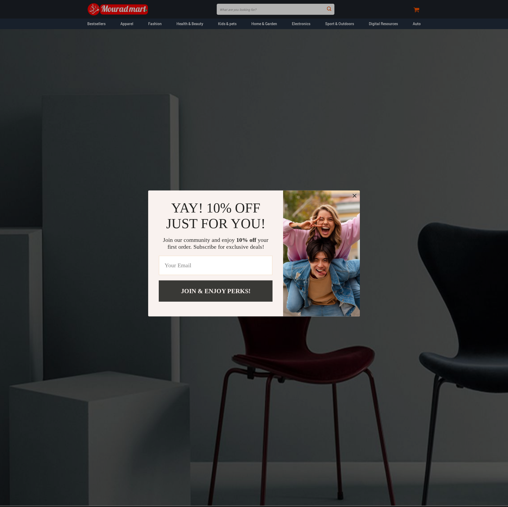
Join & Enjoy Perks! (216, 291)
